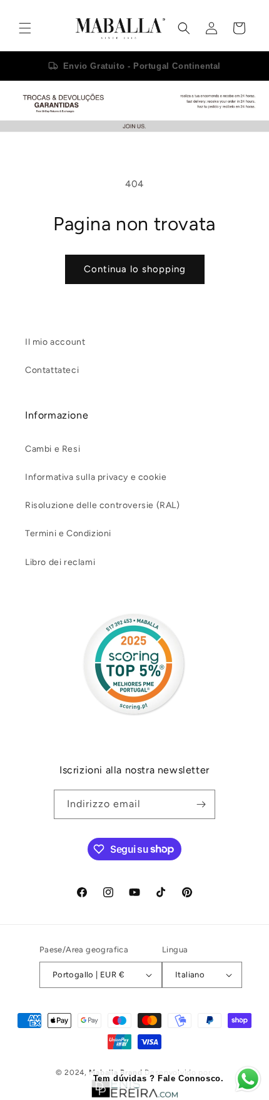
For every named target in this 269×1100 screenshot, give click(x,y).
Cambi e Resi (52, 449)
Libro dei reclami (60, 562)
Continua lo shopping (135, 269)
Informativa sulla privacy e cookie (95, 477)
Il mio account (55, 342)
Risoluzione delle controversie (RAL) (102, 505)
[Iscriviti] (201, 804)
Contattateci (52, 370)
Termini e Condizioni (68, 533)
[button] (25, 28)
